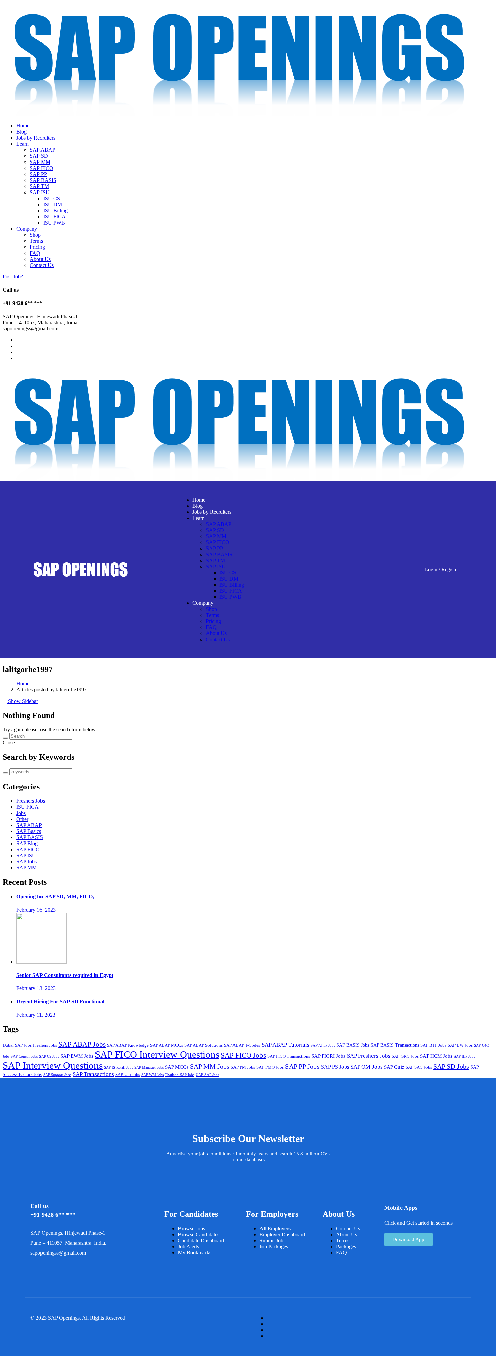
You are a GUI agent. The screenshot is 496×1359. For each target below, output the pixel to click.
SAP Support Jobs (57, 1075)
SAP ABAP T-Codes (242, 1045)
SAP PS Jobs (335, 1067)
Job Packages (273, 1246)
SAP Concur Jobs (24, 1056)
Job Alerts (188, 1246)
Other (22, 819)
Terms (36, 241)
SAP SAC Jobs (419, 1067)
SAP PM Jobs (243, 1067)
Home (22, 125)
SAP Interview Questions (53, 1065)
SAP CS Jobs (49, 1056)
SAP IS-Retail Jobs (118, 1067)
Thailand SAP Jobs (179, 1075)
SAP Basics (28, 831)
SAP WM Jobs (152, 1075)
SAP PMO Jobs (270, 1067)
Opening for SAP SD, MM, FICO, (55, 896)
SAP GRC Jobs (405, 1056)
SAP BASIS (43, 180)
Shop (35, 235)
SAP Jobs (26, 861)
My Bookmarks (194, 1252)
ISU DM (52, 204)
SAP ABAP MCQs (166, 1045)
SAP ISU (40, 192)
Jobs (21, 813)
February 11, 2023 (35, 1015)
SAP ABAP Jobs (82, 1044)
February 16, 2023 (36, 910)
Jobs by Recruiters (35, 138)
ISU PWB (54, 223)
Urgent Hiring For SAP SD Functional (60, 1001)
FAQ (35, 253)
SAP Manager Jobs (149, 1067)
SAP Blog (27, 843)
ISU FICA (54, 216)
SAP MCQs (177, 1067)
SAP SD (39, 156)
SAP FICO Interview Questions (157, 1054)
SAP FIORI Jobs (328, 1056)
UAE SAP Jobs (207, 1075)
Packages (346, 1246)
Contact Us (42, 265)
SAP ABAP (42, 150)
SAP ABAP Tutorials (285, 1045)
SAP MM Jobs (209, 1066)
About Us (40, 259)
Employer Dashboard (282, 1234)
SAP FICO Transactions (288, 1056)
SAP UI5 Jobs (127, 1074)
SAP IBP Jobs (464, 1056)
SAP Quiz (394, 1067)
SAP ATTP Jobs (323, 1045)
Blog (21, 132)
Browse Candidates (198, 1234)
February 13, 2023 (36, 988)
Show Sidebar (22, 701)
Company (26, 229)
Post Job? (13, 276)
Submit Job (271, 1240)
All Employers (275, 1228)
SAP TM (39, 186)
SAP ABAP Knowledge (128, 1045)
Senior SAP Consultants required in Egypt (64, 975)
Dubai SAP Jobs (17, 1045)
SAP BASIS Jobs (352, 1045)
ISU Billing (55, 210)
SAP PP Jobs (302, 1066)
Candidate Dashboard (201, 1240)
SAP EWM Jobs (76, 1056)
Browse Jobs (191, 1228)
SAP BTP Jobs (433, 1045)
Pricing (37, 247)
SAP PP (38, 174)
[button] (408, 1239)
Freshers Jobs (30, 801)
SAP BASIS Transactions (394, 1045)
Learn (22, 144)
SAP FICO (41, 168)
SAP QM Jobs (366, 1067)
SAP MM (40, 162)
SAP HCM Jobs (436, 1056)
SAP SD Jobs (451, 1066)
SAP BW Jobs (460, 1045)
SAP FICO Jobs (243, 1055)
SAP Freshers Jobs (368, 1056)
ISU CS (51, 198)
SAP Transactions (93, 1074)
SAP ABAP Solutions (203, 1045)
